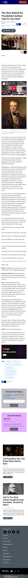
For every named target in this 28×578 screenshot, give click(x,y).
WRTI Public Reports (7, 556)
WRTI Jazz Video (6, 541)
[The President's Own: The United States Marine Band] (13, 450)
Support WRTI (6, 553)
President (17, 361)
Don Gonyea (5, 508)
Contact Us (5, 550)
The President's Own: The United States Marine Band (14, 461)
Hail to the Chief (16, 364)
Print (25, 24)
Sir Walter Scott (9, 367)
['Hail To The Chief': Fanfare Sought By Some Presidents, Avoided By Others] (13, 489)
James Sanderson (10, 374)
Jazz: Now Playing (14, 416)
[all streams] (26, 576)
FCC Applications (6, 559)
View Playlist (14, 405)
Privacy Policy (6, 562)
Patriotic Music (9, 377)
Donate (23, 2)
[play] (2, 576)
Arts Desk (8, 361)
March (7, 364)
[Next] (25, 52)
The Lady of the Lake (11, 371)
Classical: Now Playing (14, 392)
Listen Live (5, 538)
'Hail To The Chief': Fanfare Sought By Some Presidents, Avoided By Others (13, 501)
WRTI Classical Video (7, 544)
